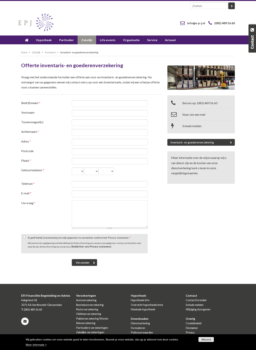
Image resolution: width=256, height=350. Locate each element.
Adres (26, 141)
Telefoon (27, 183)
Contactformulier (196, 300)
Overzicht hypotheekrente (147, 304)
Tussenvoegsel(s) (32, 122)
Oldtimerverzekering (88, 313)
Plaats (26, 160)
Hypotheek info (140, 300)
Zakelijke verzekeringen (90, 332)
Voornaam (27, 112)
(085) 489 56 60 (224, 23)
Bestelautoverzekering (90, 304)
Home (24, 52)
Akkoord (206, 339)
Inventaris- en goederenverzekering (192, 142)
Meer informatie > (36, 344)
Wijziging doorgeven (198, 309)
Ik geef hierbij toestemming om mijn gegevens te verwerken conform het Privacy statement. (79, 237)
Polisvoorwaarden (142, 332)
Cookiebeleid (193, 323)
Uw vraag (28, 203)
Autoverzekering (86, 300)
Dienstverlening (140, 323)
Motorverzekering (87, 309)
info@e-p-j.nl (196, 23)
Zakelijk (36, 52)
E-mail (26, 193)
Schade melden (191, 126)
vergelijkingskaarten (184, 173)
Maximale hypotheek (143, 309)
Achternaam (30, 131)
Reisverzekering (85, 323)
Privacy (190, 332)
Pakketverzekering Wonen (92, 318)
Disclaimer (192, 328)
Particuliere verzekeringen (92, 327)
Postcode (27, 151)
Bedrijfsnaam (30, 103)
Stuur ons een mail (193, 114)
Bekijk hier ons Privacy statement (91, 246)
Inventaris (50, 52)
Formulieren (138, 328)
